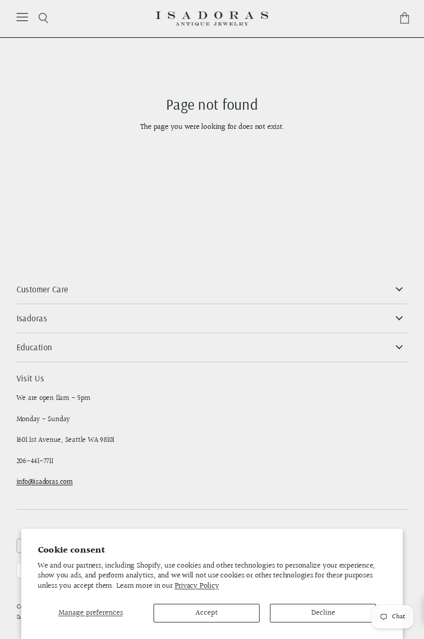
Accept (206, 613)
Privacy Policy (197, 586)
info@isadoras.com (45, 482)
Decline (323, 613)
